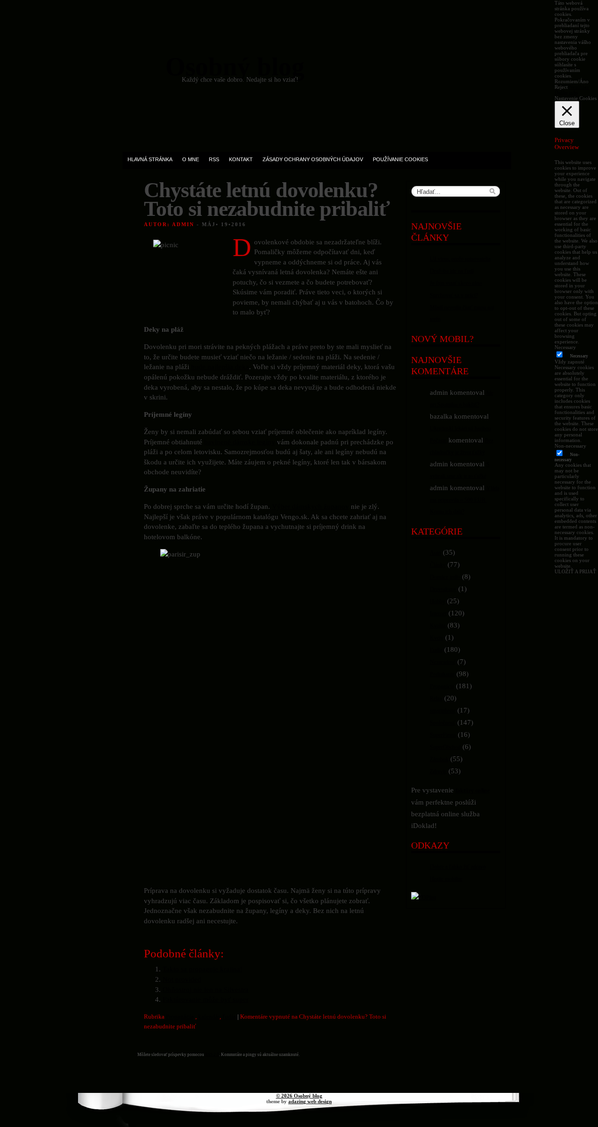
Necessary (579, 356)
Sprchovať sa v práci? (454, 295)
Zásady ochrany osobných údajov (313, 159)
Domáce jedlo (445, 577)
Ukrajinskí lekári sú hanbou (460, 428)
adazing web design (310, 1101)
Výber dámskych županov (310, 506)
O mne (190, 159)
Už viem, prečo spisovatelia (460, 259)
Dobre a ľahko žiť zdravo (458, 866)
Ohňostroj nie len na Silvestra (206, 989)
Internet (438, 613)
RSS (214, 159)
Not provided (182, 979)
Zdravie (438, 771)
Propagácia (180, 1016)
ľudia (229, 1016)
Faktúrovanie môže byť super (206, 999)
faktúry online (473, 790)
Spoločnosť (443, 723)
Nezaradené (443, 662)
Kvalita (438, 625)
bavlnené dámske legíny (239, 442)
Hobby (437, 601)
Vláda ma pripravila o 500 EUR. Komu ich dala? (464, 500)
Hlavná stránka (150, 159)
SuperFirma (443, 735)
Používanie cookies (400, 159)
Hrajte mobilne (446, 879)
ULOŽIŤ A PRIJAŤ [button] (575, 571)
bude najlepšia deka (220, 367)
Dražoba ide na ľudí (452, 271)
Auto (435, 552)
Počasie (438, 440)
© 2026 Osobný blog (299, 1095)
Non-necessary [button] (570, 446)
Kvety (436, 638)
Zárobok (439, 759)
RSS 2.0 (212, 1054)
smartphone (443, 710)
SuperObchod (445, 747)
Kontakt (241, 159)
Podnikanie (442, 674)
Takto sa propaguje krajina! (202, 969)
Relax (436, 698)
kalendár (209, 1016)
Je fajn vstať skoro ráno (456, 283)
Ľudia (436, 650)
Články (438, 565)
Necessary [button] (565, 347)
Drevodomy (443, 589)
